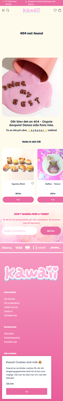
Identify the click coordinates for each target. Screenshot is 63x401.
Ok (26, 391)
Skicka (51, 230)
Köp (18, 199)
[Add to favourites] (32, 183)
